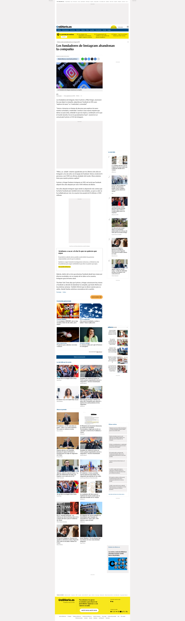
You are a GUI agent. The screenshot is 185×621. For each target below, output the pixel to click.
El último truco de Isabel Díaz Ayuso (67, 399)
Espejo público (96, 1)
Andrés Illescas (83, 383)
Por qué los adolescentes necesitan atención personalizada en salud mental (112, 342)
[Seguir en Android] (111, 601)
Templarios (119, 1)
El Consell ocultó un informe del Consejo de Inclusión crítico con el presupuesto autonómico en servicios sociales (117, 454)
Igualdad (92, 30)
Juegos (109, 30)
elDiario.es (82, 406)
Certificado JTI (101, 618)
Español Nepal (67, 1)
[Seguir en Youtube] (121, 611)
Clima (87, 30)
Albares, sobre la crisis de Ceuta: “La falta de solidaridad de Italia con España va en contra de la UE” (67, 474)
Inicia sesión (120, 27)
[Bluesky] (89, 59)
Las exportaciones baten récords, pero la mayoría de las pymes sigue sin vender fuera (112, 368)
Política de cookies (79, 618)
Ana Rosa (123, 1)
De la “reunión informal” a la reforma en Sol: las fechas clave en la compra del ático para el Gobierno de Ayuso (67, 517)
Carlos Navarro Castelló (116, 234)
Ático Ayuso (75, 1)
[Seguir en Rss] (126, 611)
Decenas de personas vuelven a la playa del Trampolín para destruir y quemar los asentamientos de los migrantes (90, 402)
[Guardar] (98, 59)
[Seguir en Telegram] (116, 611)
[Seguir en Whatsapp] (125, 611)
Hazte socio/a (113, 27)
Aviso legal (104, 616)
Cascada (127, 1)
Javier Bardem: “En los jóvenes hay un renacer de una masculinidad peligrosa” (90, 539)
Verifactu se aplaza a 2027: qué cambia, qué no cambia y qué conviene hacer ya (112, 359)
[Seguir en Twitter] (113, 611)
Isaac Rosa (59, 380)
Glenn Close (111, 1)
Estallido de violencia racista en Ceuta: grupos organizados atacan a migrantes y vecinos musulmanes (90, 380)
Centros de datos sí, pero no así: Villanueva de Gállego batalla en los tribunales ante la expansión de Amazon (117, 438)
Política (59, 30)
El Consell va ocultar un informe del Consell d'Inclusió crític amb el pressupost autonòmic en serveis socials (117, 479)
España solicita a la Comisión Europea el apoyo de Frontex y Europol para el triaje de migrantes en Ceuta (67, 452)
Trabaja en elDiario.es (77, 616)
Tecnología (58, 292)
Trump (79, 1)
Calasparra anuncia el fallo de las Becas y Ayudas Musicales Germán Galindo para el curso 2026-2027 (117, 429)
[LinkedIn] (95, 59)
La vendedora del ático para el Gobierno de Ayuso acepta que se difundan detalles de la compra (90, 495)
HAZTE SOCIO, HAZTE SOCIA (89, 610)
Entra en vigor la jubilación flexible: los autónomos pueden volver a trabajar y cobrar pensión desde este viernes (118, 188)
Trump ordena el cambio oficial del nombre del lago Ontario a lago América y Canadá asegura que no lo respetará (118, 209)
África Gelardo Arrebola (62, 521)
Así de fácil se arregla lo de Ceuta (66, 378)
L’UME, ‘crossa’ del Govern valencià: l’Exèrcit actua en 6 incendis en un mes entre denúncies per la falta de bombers (117, 487)
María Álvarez (60, 401)
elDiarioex (82, 434)
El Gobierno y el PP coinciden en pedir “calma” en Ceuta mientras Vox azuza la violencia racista (66, 427)
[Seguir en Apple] (112, 601)
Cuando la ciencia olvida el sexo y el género (117, 461)
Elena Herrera (60, 430)
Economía (72, 30)
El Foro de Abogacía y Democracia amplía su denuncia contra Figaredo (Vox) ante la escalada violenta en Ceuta (67, 540)
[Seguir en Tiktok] (123, 611)
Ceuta (71, 1)
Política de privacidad (112, 616)
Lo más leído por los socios (64, 362)
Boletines (95, 618)
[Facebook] (85, 59)
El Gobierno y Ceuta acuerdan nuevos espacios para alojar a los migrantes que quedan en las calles (90, 474)
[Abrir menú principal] (128, 26)
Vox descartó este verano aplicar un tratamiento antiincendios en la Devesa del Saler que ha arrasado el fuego (119, 230)
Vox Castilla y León (102, 1)
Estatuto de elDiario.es (114, 547)
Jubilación (107, 1)
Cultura (83, 30)
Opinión (78, 30)
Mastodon (108, 618)
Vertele (104, 30)
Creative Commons (96, 616)
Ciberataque (88, 1)
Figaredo (91, 1)
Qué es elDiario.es (62, 616)
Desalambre (98, 30)
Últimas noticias (113, 424)
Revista (90, 618)
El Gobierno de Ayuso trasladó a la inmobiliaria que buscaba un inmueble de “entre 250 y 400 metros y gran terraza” (90, 517)
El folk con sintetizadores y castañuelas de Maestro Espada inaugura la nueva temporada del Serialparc (117, 446)
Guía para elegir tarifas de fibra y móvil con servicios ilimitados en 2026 (112, 332)
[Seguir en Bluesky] (111, 611)
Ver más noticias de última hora (116, 494)
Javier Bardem (83, 1)
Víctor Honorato (60, 477)
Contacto (86, 618)
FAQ (118, 616)
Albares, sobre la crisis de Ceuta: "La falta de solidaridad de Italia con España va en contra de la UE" (119, 271)
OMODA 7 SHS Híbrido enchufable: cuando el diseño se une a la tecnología (112, 350)
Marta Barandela (93, 477)
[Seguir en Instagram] (118, 611)
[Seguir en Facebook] (114, 611)
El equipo (69, 616)
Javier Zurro (82, 543)
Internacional (65, 30)
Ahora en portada (61, 409)
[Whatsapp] (82, 59)
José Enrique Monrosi (84, 477)
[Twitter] (92, 59)
